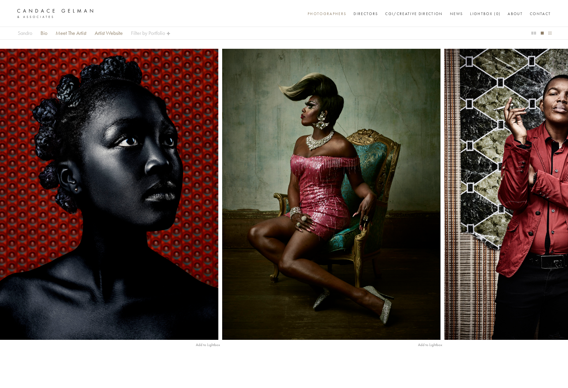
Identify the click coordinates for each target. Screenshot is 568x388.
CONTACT (540, 13)
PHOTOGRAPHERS (327, 13)
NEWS (456, 13)
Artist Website (109, 33)
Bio (44, 33)
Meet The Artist (71, 33)
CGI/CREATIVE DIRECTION (414, 13)
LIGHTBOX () (485, 13)
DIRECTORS (366, 13)
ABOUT (515, 13)
